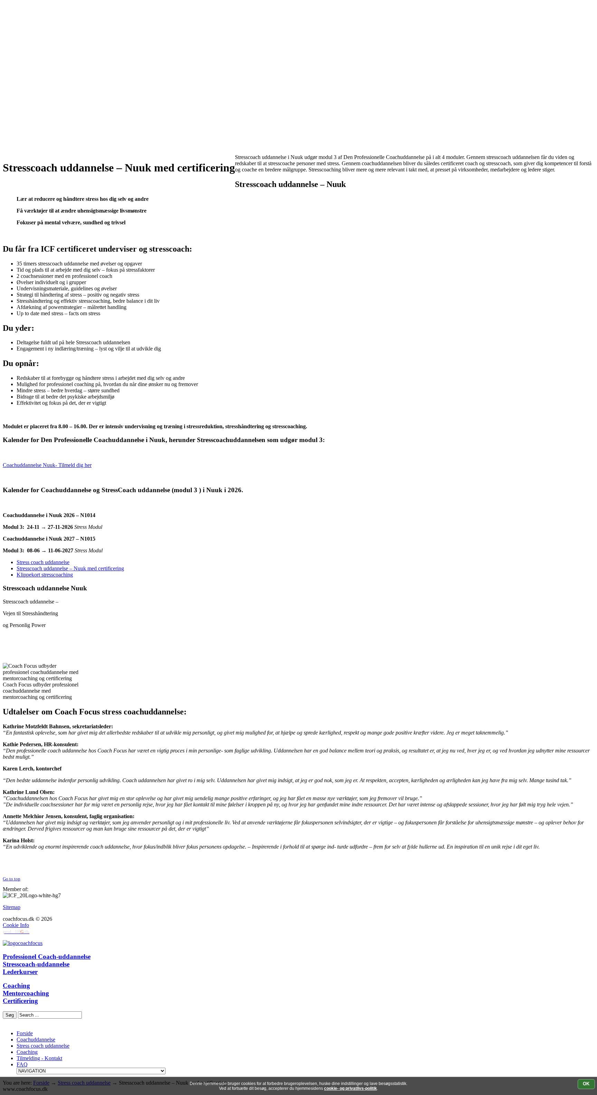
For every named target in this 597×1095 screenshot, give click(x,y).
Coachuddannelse (36, 1039)
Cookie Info (16, 925)
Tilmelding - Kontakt (39, 1058)
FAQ (22, 1064)
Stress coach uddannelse (43, 562)
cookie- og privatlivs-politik (350, 1088)
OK (586, 1083)
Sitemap (11, 907)
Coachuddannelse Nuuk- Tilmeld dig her (47, 465)
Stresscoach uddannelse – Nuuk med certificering (70, 568)
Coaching (27, 1052)
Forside (25, 1033)
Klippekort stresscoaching (45, 575)
